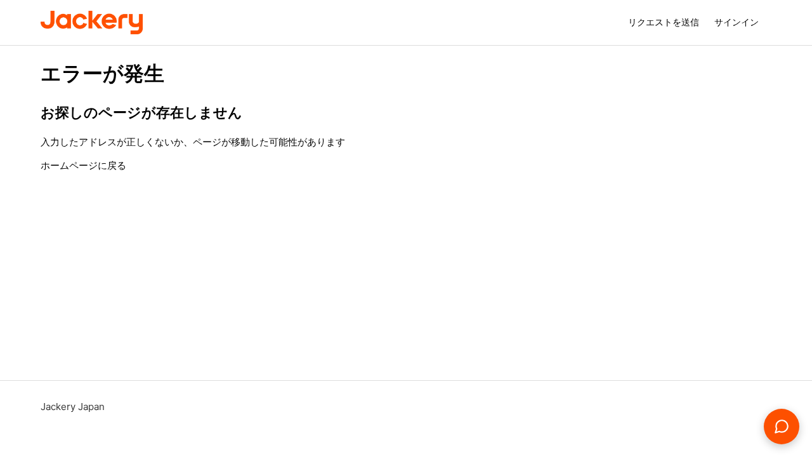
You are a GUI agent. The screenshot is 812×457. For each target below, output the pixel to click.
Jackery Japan (73, 407)
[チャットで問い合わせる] (781, 426)
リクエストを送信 (663, 22)
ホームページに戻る (83, 165)
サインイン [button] (736, 22)
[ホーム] (92, 22)
